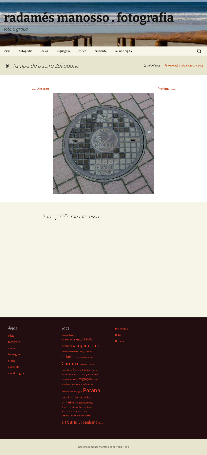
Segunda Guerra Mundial (73, 415)
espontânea (67, 370)
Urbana (119, 341)
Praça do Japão (68, 407)
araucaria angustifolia (77, 339)
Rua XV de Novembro (71, 411)
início (7, 51)
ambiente (101, 51)
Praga (90, 402)
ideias (44, 51)
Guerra (95, 374)
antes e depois (68, 335)
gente (88, 374)
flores (71, 374)
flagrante (93, 370)
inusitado (66, 384)
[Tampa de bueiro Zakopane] (103, 143)
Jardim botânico (85, 384)
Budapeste (73, 351)
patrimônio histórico (76, 397)
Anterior (39, 88)
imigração (85, 379)
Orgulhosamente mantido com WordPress (103, 447)
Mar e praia (122, 328)
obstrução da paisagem (72, 391)
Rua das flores (85, 407)
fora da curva (80, 374)
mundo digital (123, 51)
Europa (78, 369)
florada (65, 374)
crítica (82, 51)
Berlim (65, 351)
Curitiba (70, 363)
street (87, 415)
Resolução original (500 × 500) (185, 65)
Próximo (167, 88)
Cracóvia (78, 357)
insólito (95, 379)
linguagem (63, 51)
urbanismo (88, 422)
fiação (86, 370)
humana (73, 379)
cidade (68, 356)
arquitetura (87, 345)
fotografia (25, 51)
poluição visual (81, 402)
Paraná (91, 390)
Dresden (91, 364)
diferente (83, 364)
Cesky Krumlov (85, 351)
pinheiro (68, 402)
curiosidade (87, 357)
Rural (118, 335)
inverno (74, 384)
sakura (83, 411)
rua (76, 407)
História (65, 379)
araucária (68, 346)
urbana (70, 421)
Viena (100, 423)
